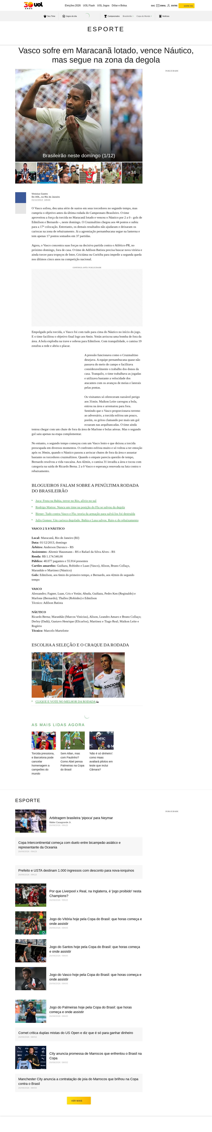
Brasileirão (127, 16)
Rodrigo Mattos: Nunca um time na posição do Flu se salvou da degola (80, 507)
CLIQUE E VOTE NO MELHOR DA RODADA (66, 701)
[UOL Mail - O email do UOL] (161, 6)
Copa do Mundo (143, 16)
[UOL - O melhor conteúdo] (33, 5)
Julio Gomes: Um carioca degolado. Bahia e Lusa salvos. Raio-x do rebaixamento (87, 520)
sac (153, 6)
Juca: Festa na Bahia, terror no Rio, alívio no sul (66, 500)
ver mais (76, 1101)
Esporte (106, 29)
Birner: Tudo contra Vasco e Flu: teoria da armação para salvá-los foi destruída (85, 513)
